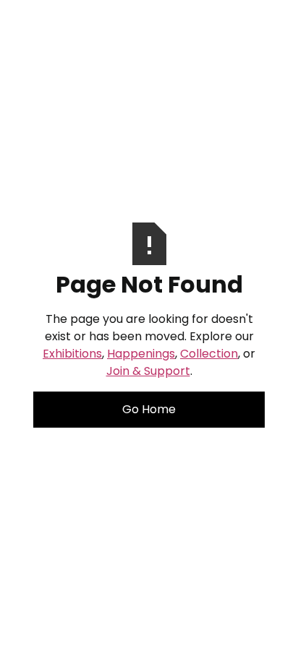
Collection (209, 353)
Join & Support (148, 371)
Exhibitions (72, 353)
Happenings (141, 353)
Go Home (149, 409)
